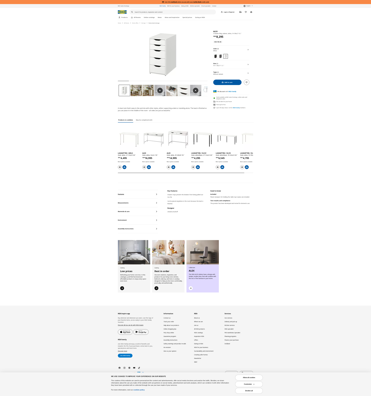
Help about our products (171, 325)
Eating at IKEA (185, 6)
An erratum (167, 347)
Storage (143, 23)
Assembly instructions (170, 340)
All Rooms (126, 23)
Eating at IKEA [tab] (200, 17)
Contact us (167, 318)
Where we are (198, 321)
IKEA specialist (229, 329)
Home (119, 23)
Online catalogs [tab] (149, 17)
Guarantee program (170, 336)
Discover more (122, 351)
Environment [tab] (122, 220)
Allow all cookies (249, 377)
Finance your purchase (232, 340)
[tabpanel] (210, 202)
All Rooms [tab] (137, 17)
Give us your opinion (170, 351)
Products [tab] (124, 17)
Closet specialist (205, 6)
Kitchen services (230, 325)
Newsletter (197, 358)
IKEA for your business (173, 6)
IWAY (195, 362)
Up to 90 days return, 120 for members (230, 108)
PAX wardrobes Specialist (232, 333)
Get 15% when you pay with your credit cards (187, 2)
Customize (248, 384)
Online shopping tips (170, 329)
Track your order (169, 321)
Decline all (249, 391)
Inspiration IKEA (199, 336)
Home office (135, 23)
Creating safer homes (201, 355)
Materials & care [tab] (123, 211)
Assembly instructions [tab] (126, 229)
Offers (196, 340)
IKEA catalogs (198, 333)
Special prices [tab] (187, 17)
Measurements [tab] (123, 203)
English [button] (248, 6)
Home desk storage (154, 23)
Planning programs (230, 336)
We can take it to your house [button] (224, 101)
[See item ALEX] (153, 139)
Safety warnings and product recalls (175, 344)
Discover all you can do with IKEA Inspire (130, 325)
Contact (214, 6)
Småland (227, 344)
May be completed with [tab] (144, 120)
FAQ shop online (169, 333)
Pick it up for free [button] (221, 104)
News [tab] (160, 17)
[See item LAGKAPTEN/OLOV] (202, 139)
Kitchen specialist (195, 6)
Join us (196, 325)
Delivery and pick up (231, 321)
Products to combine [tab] (125, 120)
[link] (215, 56)
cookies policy (139, 390)
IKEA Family (163, 6)
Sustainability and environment (204, 351)
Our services (228, 318)
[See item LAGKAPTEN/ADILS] (129, 139)
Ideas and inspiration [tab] (172, 17)
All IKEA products (199, 329)
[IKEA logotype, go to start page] (122, 12)
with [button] (226, 91)
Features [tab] (121, 194)
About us (197, 318)
